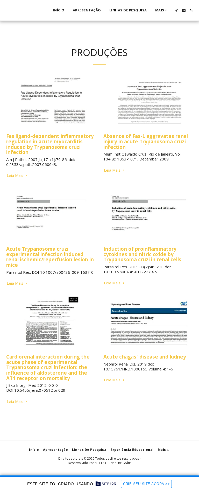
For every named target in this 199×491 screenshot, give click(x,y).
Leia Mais (15, 175)
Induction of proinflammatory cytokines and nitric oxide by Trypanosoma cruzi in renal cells (142, 254)
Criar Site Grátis (120, 463)
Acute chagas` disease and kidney (144, 356)
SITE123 (100, 463)
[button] (176, 10)
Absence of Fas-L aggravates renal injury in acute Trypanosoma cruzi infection (145, 141)
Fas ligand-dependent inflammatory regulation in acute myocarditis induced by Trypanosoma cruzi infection (50, 144)
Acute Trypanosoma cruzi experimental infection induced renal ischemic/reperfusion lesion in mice (50, 257)
